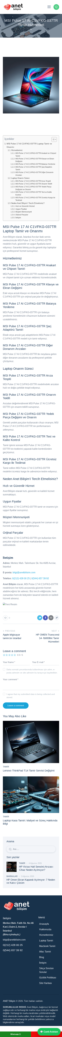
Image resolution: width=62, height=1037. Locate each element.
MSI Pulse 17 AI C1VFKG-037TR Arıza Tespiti (33, 181)
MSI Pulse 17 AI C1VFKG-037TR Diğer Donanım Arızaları (34, 173)
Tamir (6, 767)
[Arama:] (31, 849)
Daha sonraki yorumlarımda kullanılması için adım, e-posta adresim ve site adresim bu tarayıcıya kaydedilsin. (32, 671)
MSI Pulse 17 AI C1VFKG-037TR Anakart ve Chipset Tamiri (35, 154)
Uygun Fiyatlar (21, 209)
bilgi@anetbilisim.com (24, 572)
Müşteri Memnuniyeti (23, 212)
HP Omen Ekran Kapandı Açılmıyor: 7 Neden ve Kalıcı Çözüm (30, 881)
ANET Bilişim (9, 1001)
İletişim (18, 218)
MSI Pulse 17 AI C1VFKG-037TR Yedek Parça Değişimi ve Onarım (33, 188)
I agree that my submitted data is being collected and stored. (30, 695)
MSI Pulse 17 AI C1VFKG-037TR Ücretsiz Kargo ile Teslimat (35, 199)
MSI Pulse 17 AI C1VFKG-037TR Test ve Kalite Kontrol (33, 193)
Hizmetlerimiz (17, 150)
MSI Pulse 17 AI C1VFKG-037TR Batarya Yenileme (35, 164)
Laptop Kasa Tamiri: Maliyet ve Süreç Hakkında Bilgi (30, 822)
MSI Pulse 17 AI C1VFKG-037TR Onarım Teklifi (33, 184)
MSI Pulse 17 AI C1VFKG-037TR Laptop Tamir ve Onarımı (29, 145)
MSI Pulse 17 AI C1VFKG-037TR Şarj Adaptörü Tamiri (33, 168)
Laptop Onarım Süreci (20, 178)
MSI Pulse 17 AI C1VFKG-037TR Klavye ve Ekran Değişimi (34, 160)
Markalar (11, 876)
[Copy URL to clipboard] (56, 617)
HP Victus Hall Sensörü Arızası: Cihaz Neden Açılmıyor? (36, 868)
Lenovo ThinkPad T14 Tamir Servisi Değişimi (29, 770)
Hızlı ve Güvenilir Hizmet (24, 206)
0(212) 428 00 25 (21, 578)
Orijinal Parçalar (21, 215)
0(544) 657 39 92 (40, 578)
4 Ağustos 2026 (35, 863)
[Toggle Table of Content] (52, 139)
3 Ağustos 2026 (27, 876)
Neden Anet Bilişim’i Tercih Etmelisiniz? (27, 203)
